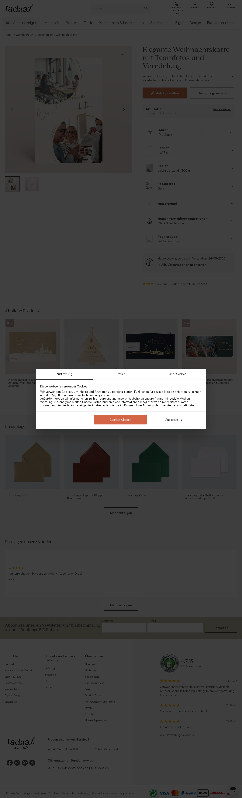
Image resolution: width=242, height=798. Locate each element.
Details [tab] (121, 374)
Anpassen (171, 419)
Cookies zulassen (120, 419)
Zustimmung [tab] (64, 374)
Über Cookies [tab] (177, 374)
